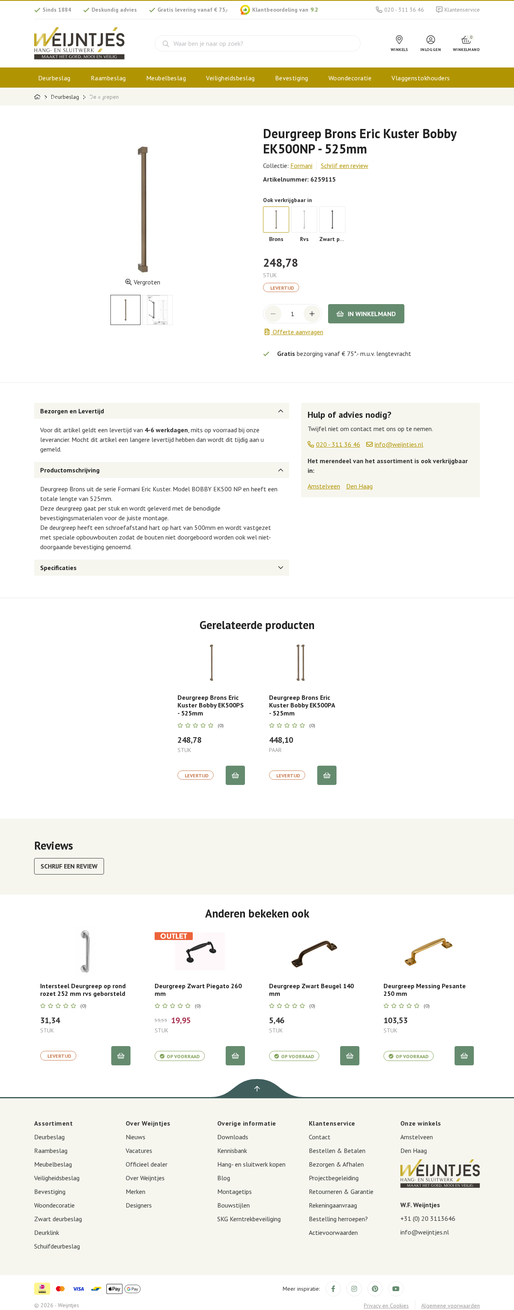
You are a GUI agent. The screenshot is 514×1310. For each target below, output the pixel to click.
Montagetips (234, 1191)
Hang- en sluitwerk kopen (251, 1164)
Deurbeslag (54, 78)
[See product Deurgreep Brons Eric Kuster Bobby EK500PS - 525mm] (211, 663)
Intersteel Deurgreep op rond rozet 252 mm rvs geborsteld (83, 989)
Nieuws (135, 1137)
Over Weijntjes (145, 1178)
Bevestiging (291, 78)
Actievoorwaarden (333, 1232)
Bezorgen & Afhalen (336, 1164)
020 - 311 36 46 (404, 9)
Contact (319, 1137)
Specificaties (58, 568)
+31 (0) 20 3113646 (427, 1218)
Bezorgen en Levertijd (72, 411)
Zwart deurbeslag (58, 1219)
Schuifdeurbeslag (57, 1246)
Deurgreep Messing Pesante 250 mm (424, 989)
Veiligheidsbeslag (230, 78)
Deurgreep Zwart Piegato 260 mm (198, 989)
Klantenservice (462, 9)
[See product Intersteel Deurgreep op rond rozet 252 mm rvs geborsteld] (85, 951)
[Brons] (276, 219)
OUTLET (91, 98)
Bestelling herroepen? (338, 1219)
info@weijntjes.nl (424, 1232)
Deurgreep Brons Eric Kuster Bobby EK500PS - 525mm (210, 705)
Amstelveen (324, 486)
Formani (301, 165)
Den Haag (359, 486)
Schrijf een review (344, 165)
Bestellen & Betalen (337, 1151)
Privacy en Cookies (386, 1305)
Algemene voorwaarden (450, 1305)
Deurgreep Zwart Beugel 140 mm (311, 989)
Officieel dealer (146, 1164)
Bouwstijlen (233, 1205)
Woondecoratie (349, 78)
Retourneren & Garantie (341, 1191)
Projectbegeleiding (334, 1178)
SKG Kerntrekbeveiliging (249, 1219)
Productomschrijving (70, 470)
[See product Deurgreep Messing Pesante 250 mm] (428, 951)
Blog (223, 1178)
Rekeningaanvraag (333, 1205)
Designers (139, 1205)
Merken (48, 98)
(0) (221, 725)
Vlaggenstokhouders (421, 78)
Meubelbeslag (166, 78)
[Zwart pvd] (332, 219)
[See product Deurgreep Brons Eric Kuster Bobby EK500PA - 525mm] (303, 663)
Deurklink (46, 1232)
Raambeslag (108, 78)
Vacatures (139, 1151)
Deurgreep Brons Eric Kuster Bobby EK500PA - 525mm (302, 705)
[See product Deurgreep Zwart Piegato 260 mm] (200, 951)
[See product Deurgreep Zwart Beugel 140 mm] (314, 951)
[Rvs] (304, 219)
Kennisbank (232, 1151)
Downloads (232, 1137)
